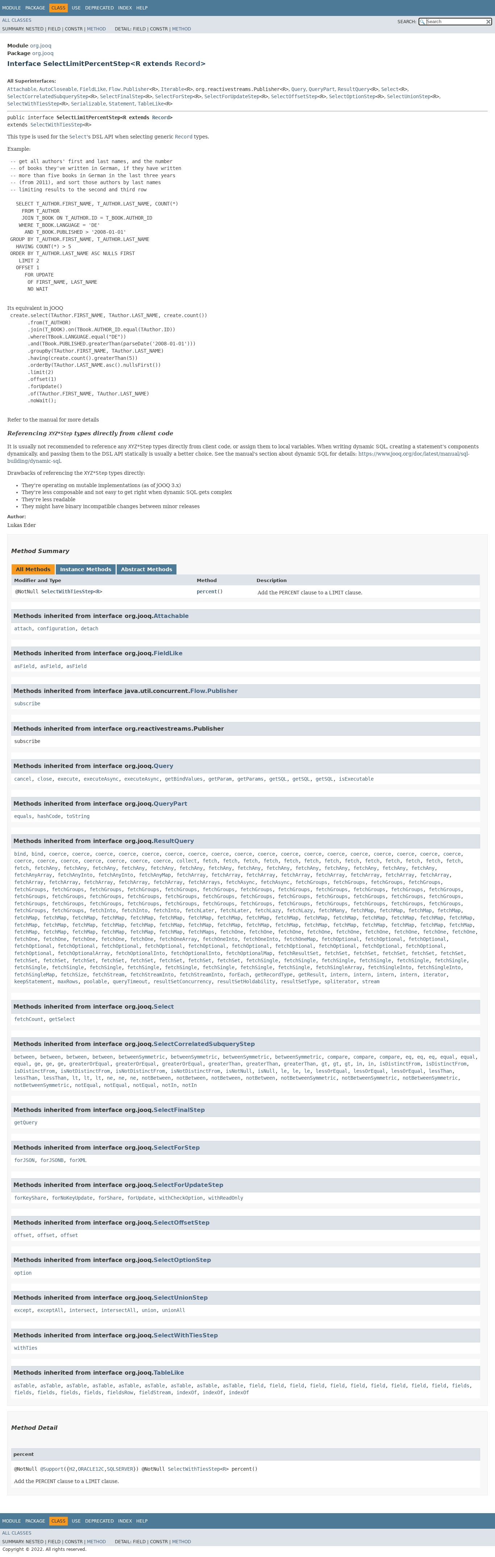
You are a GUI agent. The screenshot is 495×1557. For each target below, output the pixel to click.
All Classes (17, 20)
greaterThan (224, 1064)
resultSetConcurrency (182, 981)
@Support (51, 1469)
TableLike (151, 104)
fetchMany (332, 910)
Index (125, 8)
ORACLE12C (91, 1469)
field (256, 1385)
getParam (220, 779)
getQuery (25, 1122)
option (23, 1273)
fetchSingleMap (34, 974)
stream (370, 981)
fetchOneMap (300, 939)
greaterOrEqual (89, 1064)
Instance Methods (85, 569)
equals (23, 816)
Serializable (88, 104)
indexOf (186, 1392)
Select (390, 89)
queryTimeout (130, 981)
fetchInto (103, 910)
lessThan (440, 1071)
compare (337, 1057)
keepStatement (33, 981)
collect (186, 861)
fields (460, 1385)
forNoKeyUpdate (72, 1198)
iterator (434, 974)
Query (298, 89)
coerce (57, 854)
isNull (266, 1071)
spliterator (340, 981)
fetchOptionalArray (84, 953)
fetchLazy (268, 910)
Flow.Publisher (129, 89)
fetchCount (28, 1019)
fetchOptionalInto (140, 953)
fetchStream (108, 974)
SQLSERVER (120, 1469)
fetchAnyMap (155, 875)
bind (20, 854)
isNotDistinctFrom (85, 1071)
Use (76, 8)
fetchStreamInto (152, 974)
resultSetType (300, 981)
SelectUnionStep (408, 96)
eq (408, 1057)
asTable (24, 1385)
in (359, 1064)
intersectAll (118, 1310)
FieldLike (93, 89)
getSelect (62, 1019)
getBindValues (184, 779)
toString (78, 816)
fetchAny (46, 868)
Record (187, 63)
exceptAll (50, 1310)
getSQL (278, 779)
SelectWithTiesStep (33, 104)
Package (35, 8)
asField (24, 666)
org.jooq (40, 46)
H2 (72, 1469)
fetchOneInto (220, 939)
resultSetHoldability (246, 981)
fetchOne (231, 932)
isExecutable (356, 779)
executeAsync (101, 779)
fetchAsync (240, 882)
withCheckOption (181, 1198)
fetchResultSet (298, 953)
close (44, 779)
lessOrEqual (332, 1071)
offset (23, 1235)
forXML (78, 1160)
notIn (169, 1085)
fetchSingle (262, 960)
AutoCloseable (58, 89)
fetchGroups (311, 882)
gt (324, 1064)
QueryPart (322, 89)
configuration (56, 628)
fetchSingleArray (339, 967)
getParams (250, 779)
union (149, 1310)
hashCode (49, 816)
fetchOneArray (178, 939)
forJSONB (51, 1160)
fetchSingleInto (389, 967)
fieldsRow (120, 1392)
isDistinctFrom (399, 1064)
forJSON (24, 1160)
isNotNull (239, 1071)
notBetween (156, 1078)
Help (141, 8)
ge (37, 1064)
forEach (239, 974)
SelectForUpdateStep (231, 96)
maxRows (68, 981)
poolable (95, 981)
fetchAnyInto (75, 875)
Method (96, 29)
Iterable (172, 89)
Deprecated (99, 8)
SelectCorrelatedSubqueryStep (47, 96)
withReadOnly (225, 1198)
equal (447, 1057)
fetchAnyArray (33, 875)
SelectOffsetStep (294, 96)
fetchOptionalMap (249, 953)
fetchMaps (201, 932)
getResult (311, 974)
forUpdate (140, 1198)
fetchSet (336, 953)
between (24, 1057)
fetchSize (74, 974)
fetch (210, 861)
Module (11, 8)
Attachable (21, 89)
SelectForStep (174, 96)
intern (339, 974)
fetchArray (190, 875)
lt (75, 1078)
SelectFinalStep (121, 96)
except (23, 1310)
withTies (25, 1348)
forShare (109, 1198)
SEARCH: (407, 21)
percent (207, 591)
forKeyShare (30, 1198)
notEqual (86, 1085)
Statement (122, 104)
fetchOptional (340, 939)
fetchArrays (204, 882)
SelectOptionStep (352, 96)
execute (68, 779)
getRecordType (273, 974)
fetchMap (362, 910)
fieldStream (155, 1392)
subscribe (27, 703)
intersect (82, 1310)
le (284, 1071)
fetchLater (199, 910)
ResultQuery (354, 89)
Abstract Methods (146, 569)
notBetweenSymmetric (308, 1078)
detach (89, 628)
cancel (23, 779)
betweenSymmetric (141, 1057)
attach (23, 628)
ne (110, 1078)
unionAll (173, 1310)
